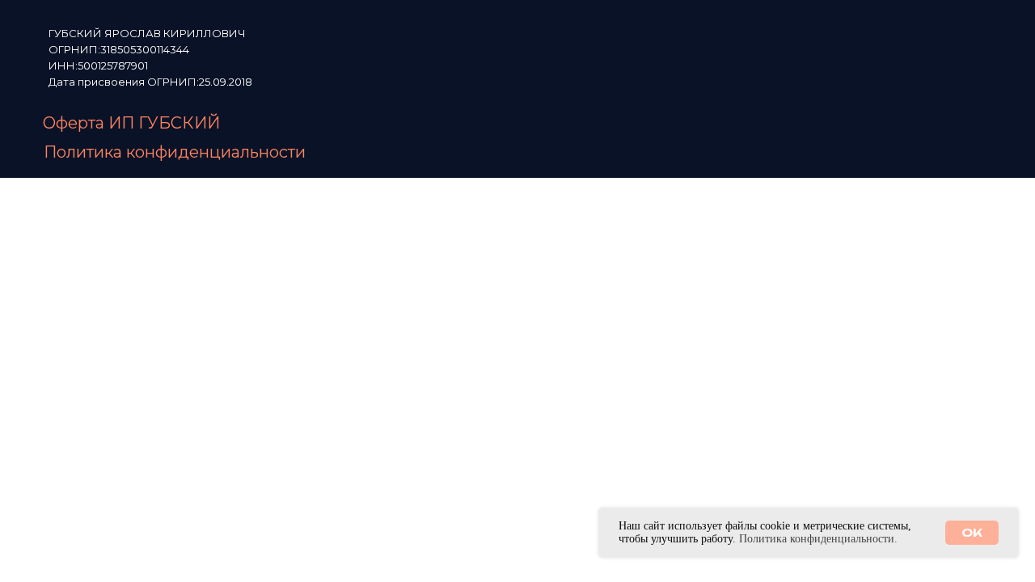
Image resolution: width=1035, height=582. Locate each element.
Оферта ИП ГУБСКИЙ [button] (131, 123)
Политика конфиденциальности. (818, 539)
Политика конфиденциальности (175, 152)
